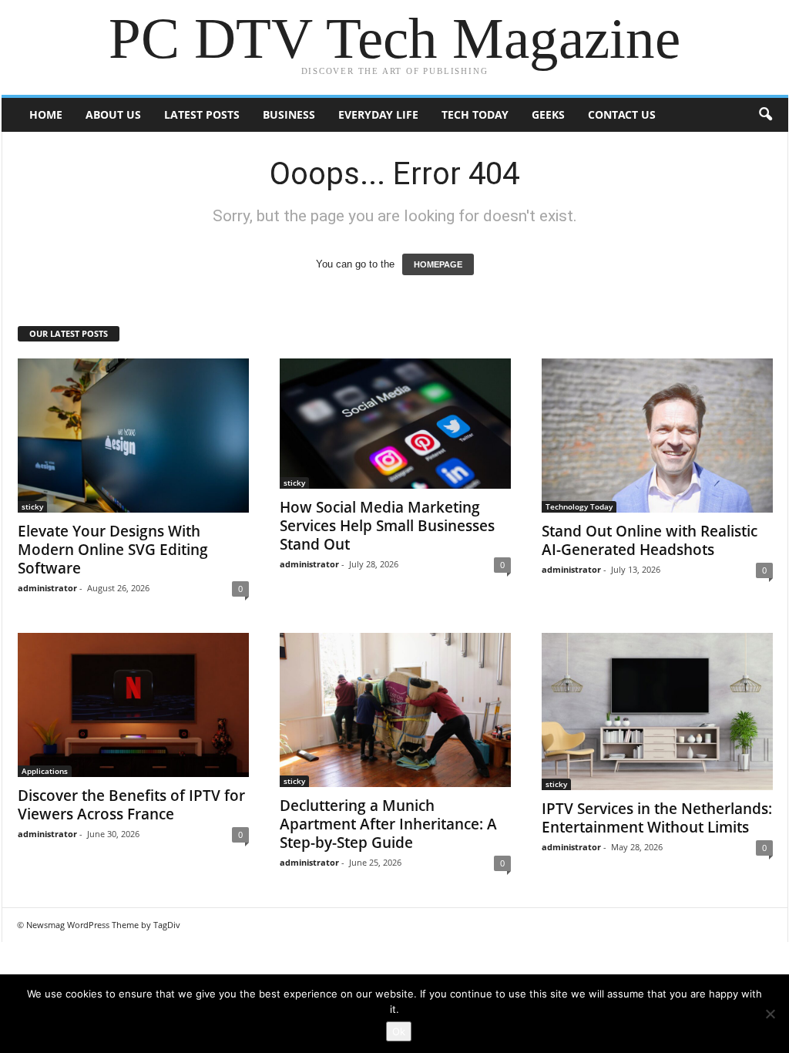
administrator (47, 588)
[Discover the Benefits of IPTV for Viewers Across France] (133, 705)
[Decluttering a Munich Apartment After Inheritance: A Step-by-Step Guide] (395, 710)
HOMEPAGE (438, 264)
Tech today (475, 114)
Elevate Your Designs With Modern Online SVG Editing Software (113, 549)
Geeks (548, 114)
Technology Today (579, 506)
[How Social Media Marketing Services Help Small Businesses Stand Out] (395, 423)
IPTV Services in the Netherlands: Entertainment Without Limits (657, 818)
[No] (769, 1013)
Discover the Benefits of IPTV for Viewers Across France (131, 805)
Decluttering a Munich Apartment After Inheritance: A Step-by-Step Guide (388, 824)
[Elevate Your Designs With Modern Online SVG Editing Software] (133, 435)
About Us (113, 114)
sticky (32, 506)
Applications (45, 770)
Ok (398, 1031)
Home (45, 114)
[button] (765, 115)
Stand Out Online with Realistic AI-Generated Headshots (649, 540)
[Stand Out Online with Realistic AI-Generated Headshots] (657, 435)
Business (289, 114)
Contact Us (622, 114)
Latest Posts (202, 114)
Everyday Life (378, 114)
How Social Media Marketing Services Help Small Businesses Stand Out (387, 525)
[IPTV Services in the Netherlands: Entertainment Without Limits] (657, 711)
